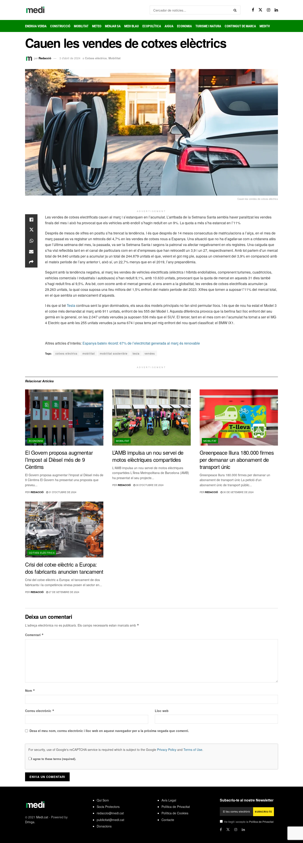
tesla (136, 353)
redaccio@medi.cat (110, 813)
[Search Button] (235, 10)
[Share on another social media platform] (31, 262)
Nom (30, 690)
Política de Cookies (174, 813)
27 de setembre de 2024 (63, 592)
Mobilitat (81, 26)
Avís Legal (168, 800)
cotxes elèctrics (66, 353)
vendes (150, 353)
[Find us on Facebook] (253, 10)
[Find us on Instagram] (268, 10)
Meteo (96, 26)
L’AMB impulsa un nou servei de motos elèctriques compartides (147, 455)
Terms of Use (192, 749)
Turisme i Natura (208, 26)
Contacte (167, 819)
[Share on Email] (31, 251)
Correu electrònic (39, 710)
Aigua (169, 26)
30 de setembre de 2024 (238, 492)
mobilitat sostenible (114, 353)
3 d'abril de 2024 (69, 58)
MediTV (265, 26)
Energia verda (36, 26)
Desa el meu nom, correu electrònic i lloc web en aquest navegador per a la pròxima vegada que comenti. (109, 730)
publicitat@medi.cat (110, 819)
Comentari (34, 635)
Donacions (104, 826)
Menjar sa (113, 26)
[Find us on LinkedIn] (276, 10)
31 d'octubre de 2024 (62, 492)
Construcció (60, 26)
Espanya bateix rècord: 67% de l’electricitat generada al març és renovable (141, 343)
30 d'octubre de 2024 (149, 485)
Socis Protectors (108, 806)
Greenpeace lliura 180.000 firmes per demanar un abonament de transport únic (237, 459)
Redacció (45, 58)
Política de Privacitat (175, 806)
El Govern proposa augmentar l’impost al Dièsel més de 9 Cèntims (59, 459)
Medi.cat (42, 817)
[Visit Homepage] (35, 10)
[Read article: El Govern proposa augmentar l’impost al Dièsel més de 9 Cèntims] (64, 417)
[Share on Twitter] (31, 230)
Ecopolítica (151, 26)
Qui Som (103, 800)
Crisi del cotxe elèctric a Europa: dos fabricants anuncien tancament (64, 567)
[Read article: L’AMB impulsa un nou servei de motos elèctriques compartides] (151, 417)
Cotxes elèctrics (96, 58)
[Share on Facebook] (31, 219)
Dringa (29, 822)
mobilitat (89, 353)
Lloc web (162, 710)
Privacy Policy (166, 749)
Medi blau (131, 26)
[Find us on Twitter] (260, 9)
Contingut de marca (240, 26)
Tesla (71, 305)
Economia (184, 26)
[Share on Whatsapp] (31, 241)
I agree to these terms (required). (53, 759)
